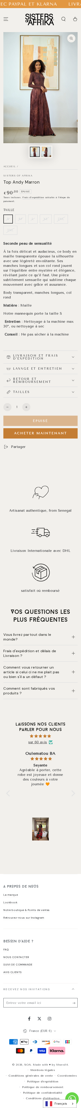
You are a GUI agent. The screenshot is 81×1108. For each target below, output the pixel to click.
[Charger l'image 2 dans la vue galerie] (46, 152)
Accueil (9, 166)
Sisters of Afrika (17, 175)
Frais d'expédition (33, 197)
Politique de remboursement (42, 1087)
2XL (61, 219)
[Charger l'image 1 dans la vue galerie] (35, 152)
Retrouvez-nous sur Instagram (23, 917)
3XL (10, 230)
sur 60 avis (37, 742)
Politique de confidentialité (43, 1092)
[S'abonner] (75, 1003)
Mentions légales (42, 1070)
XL (45, 219)
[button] (63, 19)
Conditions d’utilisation (42, 1098)
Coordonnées (67, 1075)
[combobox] (59, 1103)
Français (60, 1103)
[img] (41, 736)
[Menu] (6, 19)
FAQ (6, 949)
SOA (27, 1064)
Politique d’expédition (42, 1081)
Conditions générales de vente (31, 1075)
